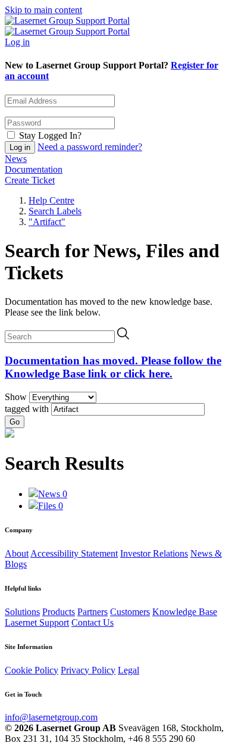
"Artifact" (47, 222)
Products (58, 612)
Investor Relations (154, 553)
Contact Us (92, 622)
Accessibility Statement (74, 553)
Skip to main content (43, 10)
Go (15, 421)
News (16, 159)
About (17, 553)
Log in (17, 42)
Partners (92, 612)
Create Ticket (30, 180)
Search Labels (55, 211)
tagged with (27, 409)
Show (16, 397)
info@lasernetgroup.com (51, 717)
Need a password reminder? (89, 147)
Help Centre (51, 200)
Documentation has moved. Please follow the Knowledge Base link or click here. (113, 367)
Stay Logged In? (50, 135)
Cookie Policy (31, 670)
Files (50, 506)
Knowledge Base (184, 612)
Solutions (22, 612)
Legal (128, 670)
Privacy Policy (88, 670)
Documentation (33, 169)
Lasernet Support (37, 622)
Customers (130, 612)
